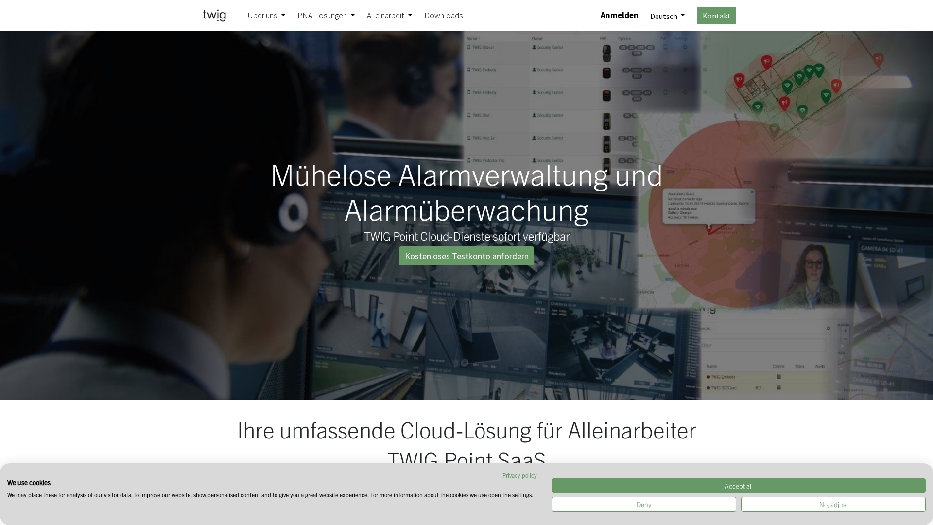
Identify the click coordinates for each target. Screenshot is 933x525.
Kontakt (717, 15)
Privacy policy (519, 475)
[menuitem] (443, 15)
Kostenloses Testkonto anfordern (467, 256)
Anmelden (620, 15)
